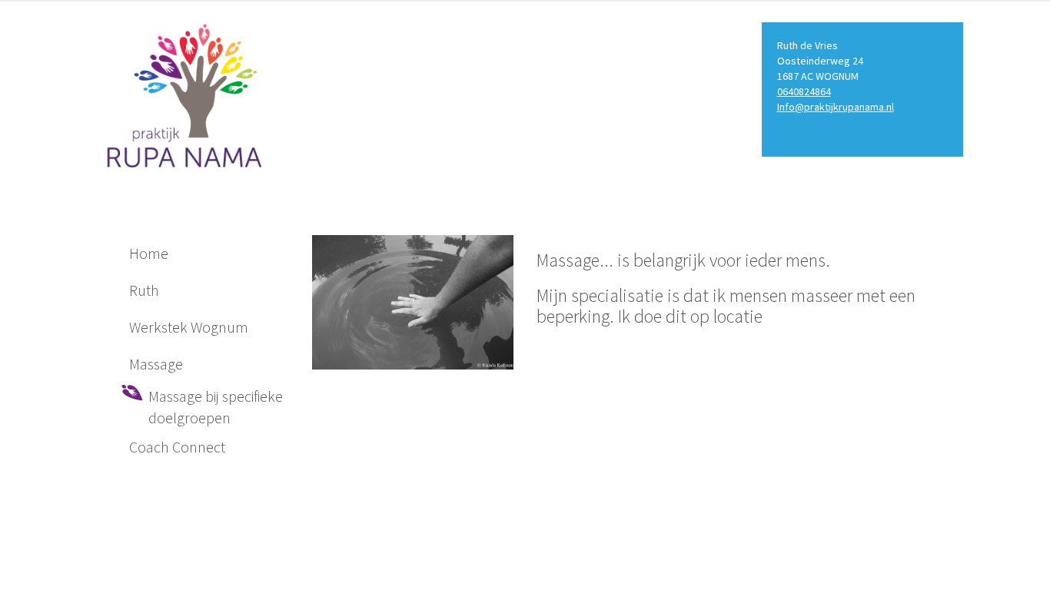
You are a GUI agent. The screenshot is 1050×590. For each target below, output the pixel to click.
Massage (156, 363)
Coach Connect (177, 446)
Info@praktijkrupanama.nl (835, 107)
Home (148, 253)
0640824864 (804, 91)
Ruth (144, 290)
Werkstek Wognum (188, 326)
